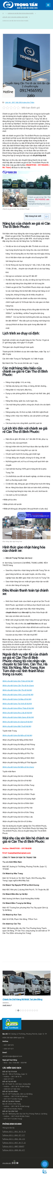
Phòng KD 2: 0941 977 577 (14, 1135)
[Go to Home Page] (3, 13)
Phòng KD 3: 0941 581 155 (14, 1139)
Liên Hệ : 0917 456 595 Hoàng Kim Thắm (19, 102)
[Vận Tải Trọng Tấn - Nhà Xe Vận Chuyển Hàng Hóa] (20, 5)
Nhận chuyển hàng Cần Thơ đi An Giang (18, 686)
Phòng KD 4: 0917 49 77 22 (15, 1142)
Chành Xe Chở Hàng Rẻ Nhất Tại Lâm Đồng (22, 999)
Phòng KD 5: (9, 1146)
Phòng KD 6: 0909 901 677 (14, 1150)
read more (7, 1005)
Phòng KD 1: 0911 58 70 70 (15, 1131)
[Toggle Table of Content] (45, 217)
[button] (16, 1010)
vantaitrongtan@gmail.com (12, 1056)
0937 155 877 (19, 1146)
